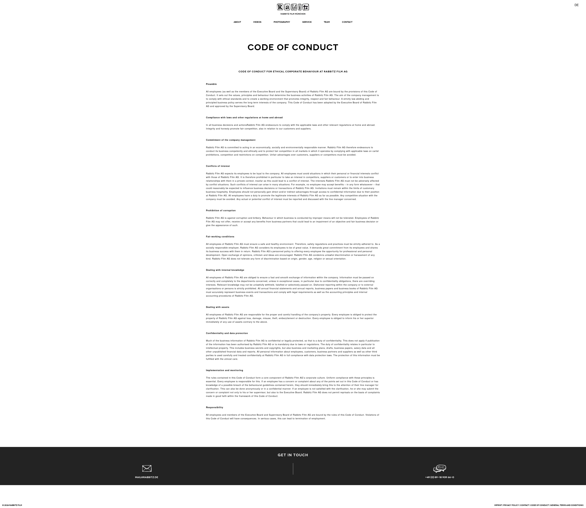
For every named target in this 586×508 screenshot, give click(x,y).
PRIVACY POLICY (511, 505)
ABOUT (237, 22)
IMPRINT (498, 505)
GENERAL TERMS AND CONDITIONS (566, 505)
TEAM (327, 22)
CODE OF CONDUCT (539, 505)
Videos (257, 22)
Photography (282, 22)
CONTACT (347, 22)
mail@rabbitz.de (146, 477)
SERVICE (307, 22)
